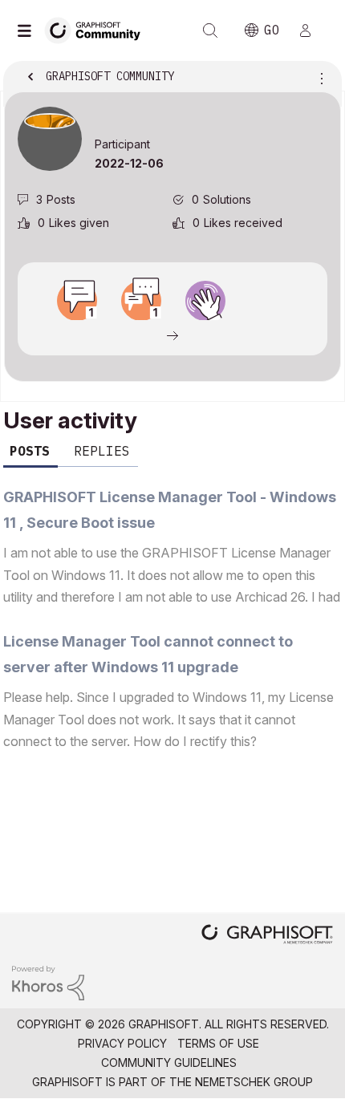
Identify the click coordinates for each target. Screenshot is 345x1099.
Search (210, 30)
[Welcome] (205, 300)
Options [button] (318, 77)
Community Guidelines (169, 1062)
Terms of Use (218, 1043)
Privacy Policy (122, 1043)
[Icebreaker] (77, 300)
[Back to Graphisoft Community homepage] (98, 29)
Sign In (312, 30)
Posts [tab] (30, 451)
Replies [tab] (102, 451)
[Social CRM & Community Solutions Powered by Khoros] (48, 981)
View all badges (172, 334)
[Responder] (141, 300)
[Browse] (28, 30)
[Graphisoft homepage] (267, 936)
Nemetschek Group (254, 1082)
